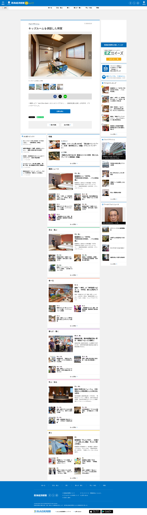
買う (68, 8)
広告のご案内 (67, 497)
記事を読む (60, 111)
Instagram (137, 3)
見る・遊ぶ (59, 8)
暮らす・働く (77, 8)
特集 (97, 8)
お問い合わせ (84, 495)
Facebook (130, 3)
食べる (50, 8)
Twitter (134, 3)
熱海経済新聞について (69, 493)
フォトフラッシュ (33, 24)
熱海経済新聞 (15, 3)
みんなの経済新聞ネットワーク (42, 511)
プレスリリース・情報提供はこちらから (91, 493)
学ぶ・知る (89, 8)
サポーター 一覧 (113, 59)
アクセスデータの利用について (71, 495)
